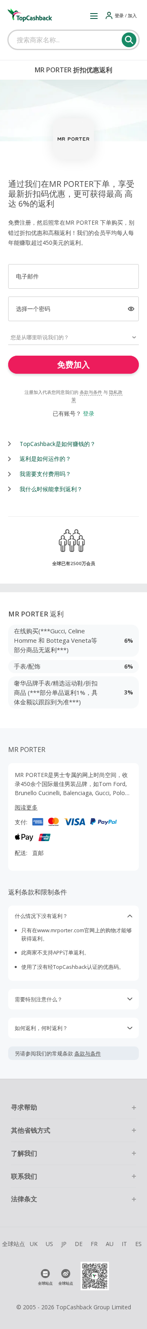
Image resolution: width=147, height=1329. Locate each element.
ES (138, 1244)
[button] (94, 15)
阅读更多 (26, 807)
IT (124, 1244)
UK (34, 1244)
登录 (88, 413)
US (49, 1244)
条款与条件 (91, 392)
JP (64, 1244)
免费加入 (73, 364)
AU (110, 1244)
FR (94, 1244)
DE (78, 1244)
